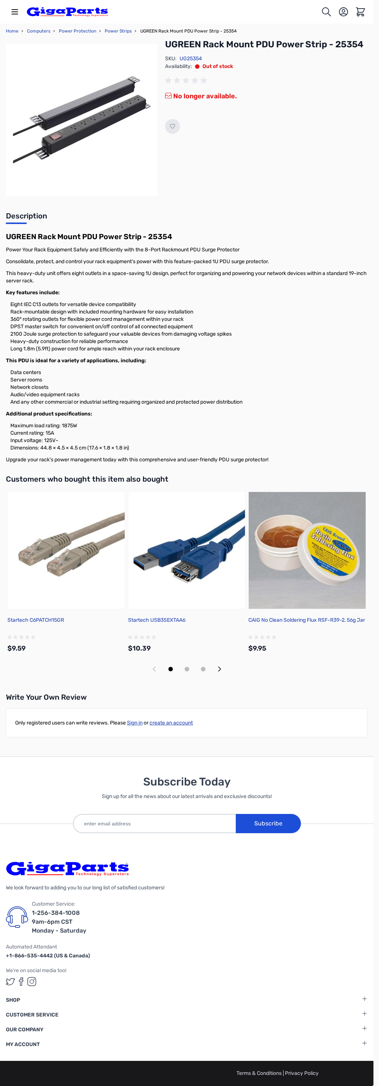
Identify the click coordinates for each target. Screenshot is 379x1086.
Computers (38, 31)
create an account (171, 723)
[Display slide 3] (203, 669)
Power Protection (77, 31)
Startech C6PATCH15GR (35, 620)
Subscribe (268, 823)
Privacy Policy (302, 1073)
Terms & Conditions (260, 1073)
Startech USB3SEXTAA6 (156, 620)
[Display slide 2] (187, 669)
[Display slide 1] (170, 669)
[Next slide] (219, 669)
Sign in (134, 723)
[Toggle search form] (326, 11)
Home (12, 31)
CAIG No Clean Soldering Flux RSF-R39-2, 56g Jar (306, 620)
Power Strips (118, 31)
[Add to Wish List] (172, 126)
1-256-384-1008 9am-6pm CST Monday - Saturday (59, 921)
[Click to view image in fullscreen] (82, 120)
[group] (187, 80)
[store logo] (67, 12)
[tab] (26, 218)
